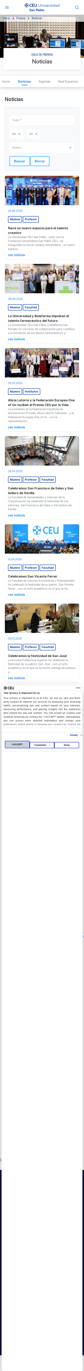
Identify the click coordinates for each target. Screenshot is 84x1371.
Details (74, 735)
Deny (67, 745)
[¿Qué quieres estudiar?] (77, 7)
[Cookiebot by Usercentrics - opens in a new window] (63, 688)
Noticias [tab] (24, 81)
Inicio (7, 18)
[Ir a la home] (42, 7)
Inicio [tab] (6, 81)
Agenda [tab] (44, 81)
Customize (40, 745)
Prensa (21, 18)
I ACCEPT (17, 744)
